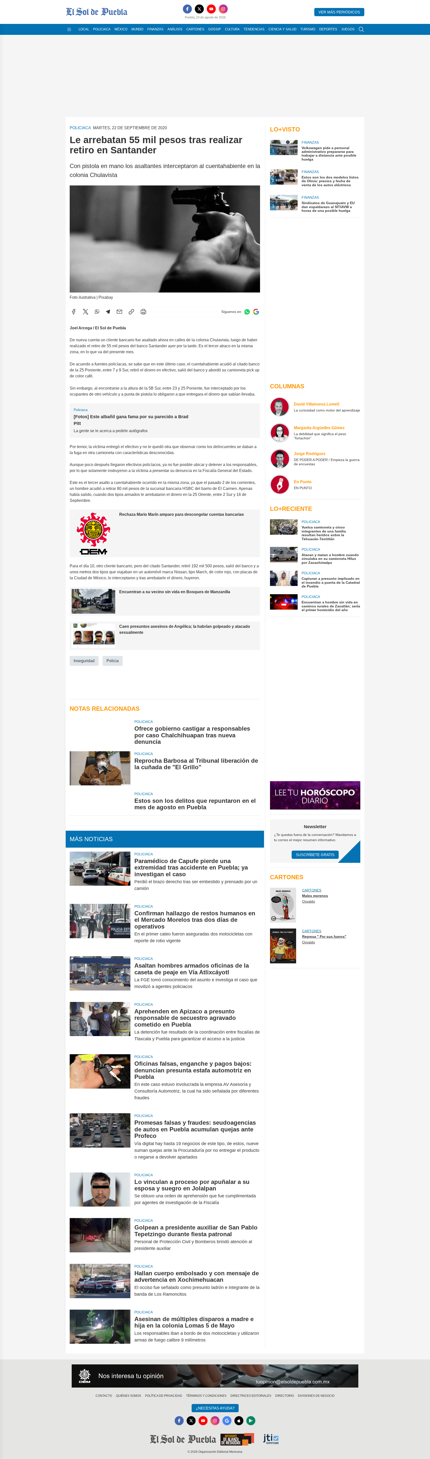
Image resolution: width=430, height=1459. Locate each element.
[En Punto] (280, 484)
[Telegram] (108, 312)
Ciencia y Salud (282, 29)
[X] (199, 8)
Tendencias (254, 29)
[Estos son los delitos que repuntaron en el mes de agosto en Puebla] (100, 801)
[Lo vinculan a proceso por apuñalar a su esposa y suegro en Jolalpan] (100, 1192)
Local (84, 29)
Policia (113, 661)
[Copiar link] (131, 312)
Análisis (174, 29)
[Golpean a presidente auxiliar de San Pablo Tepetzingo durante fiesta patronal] (100, 1238)
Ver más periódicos (339, 12)
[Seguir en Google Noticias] (256, 312)
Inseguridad (84, 661)
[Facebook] (187, 8)
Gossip (214, 29)
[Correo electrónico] (119, 312)
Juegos (348, 29)
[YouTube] (211, 8)
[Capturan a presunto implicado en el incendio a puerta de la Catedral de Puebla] (283, 579)
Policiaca (101, 29)
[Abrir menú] (69, 29)
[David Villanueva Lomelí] (280, 407)
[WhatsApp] (97, 312)
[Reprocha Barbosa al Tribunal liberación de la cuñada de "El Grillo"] (100, 768)
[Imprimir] (143, 312)
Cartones (195, 29)
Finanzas (155, 29)
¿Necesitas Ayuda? (215, 1408)
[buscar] (361, 29)
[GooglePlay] (250, 1420)
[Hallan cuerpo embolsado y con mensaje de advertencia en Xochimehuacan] (100, 1284)
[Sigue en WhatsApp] (247, 312)
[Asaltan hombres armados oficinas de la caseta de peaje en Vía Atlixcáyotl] (100, 976)
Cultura (232, 29)
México (120, 29)
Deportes (328, 29)
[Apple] (238, 1420)
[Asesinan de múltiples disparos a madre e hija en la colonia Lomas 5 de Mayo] (100, 1329)
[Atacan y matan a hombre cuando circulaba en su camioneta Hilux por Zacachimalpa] (283, 556)
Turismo (307, 29)
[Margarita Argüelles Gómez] (280, 433)
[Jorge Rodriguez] (280, 458)
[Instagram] (223, 8)
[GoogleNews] (226, 1420)
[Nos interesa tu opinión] (215, 1376)
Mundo (137, 29)
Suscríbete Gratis (315, 855)
